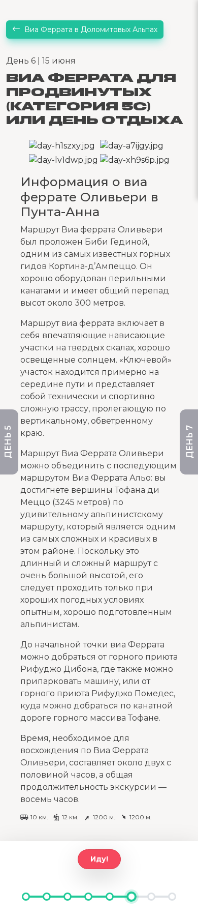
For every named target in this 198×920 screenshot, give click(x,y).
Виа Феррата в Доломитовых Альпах (90, 29)
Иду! (99, 859)
